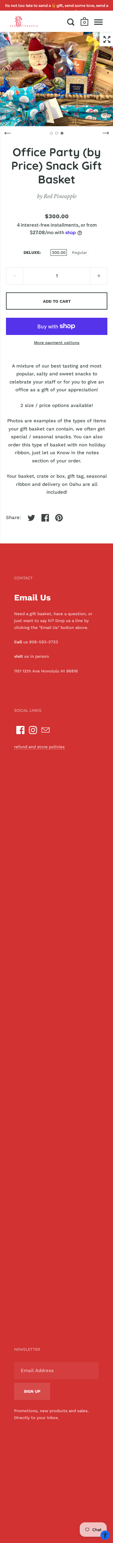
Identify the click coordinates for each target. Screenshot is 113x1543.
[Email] (45, 730)
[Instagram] (33, 730)
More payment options (56, 342)
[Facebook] (20, 730)
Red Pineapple (60, 196)
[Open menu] (98, 21)
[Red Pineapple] (23, 21)
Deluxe (32, 252)
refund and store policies (39, 746)
